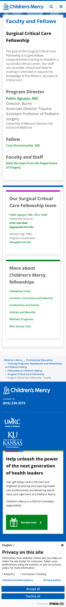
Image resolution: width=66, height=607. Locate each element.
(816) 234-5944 (18, 223)
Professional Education (39, 360)
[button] (51, 6)
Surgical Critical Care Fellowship (26, 374)
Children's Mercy (13, 360)
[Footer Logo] (26, 390)
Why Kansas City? (20, 326)
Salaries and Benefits (22, 312)
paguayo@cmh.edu (21, 227)
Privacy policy (52, 580)
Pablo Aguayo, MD (22, 98)
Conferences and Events (24, 305)
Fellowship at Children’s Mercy (25, 370)
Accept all (33, 589)
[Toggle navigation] (61, 6)
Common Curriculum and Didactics (31, 298)
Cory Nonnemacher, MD (23, 145)
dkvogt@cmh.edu (20, 242)
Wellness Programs (21, 319)
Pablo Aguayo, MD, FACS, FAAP (28, 214)
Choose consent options (17, 580)
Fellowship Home (20, 291)
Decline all (33, 596)
